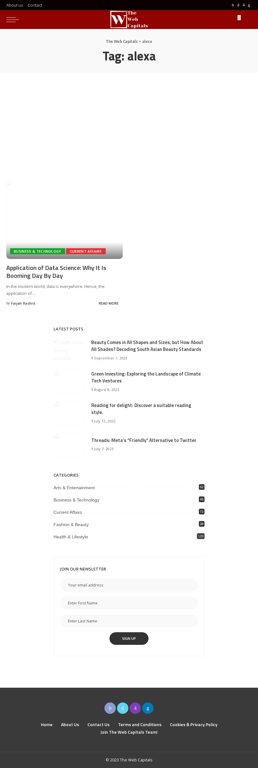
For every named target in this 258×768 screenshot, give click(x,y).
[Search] (246, 19)
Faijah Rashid (23, 303)
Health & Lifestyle (70, 536)
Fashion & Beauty (71, 524)
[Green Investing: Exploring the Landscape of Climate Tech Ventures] (69, 381)
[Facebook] (233, 5)
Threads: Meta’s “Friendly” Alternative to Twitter (143, 440)
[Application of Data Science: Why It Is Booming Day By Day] (64, 219)
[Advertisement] (129, 120)
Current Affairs (86, 251)
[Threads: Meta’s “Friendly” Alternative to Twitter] (69, 444)
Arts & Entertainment (74, 487)
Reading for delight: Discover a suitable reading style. (141, 409)
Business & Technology (37, 251)
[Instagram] (243, 5)
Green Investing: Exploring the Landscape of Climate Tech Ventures (146, 377)
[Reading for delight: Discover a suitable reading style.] (69, 413)
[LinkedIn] (249, 5)
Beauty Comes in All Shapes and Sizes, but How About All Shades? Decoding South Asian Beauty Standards (147, 346)
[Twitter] (238, 5)
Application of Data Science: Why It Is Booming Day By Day (56, 271)
